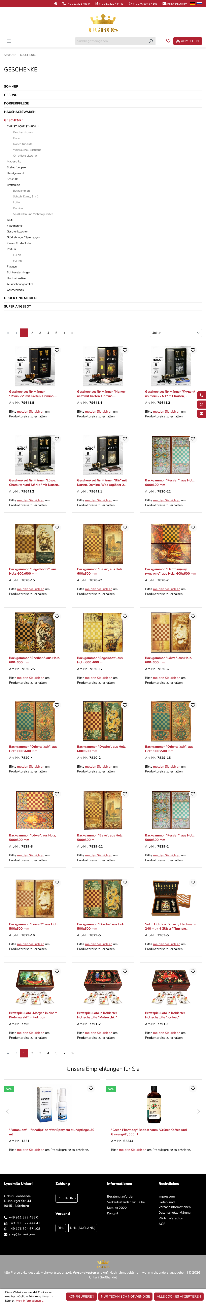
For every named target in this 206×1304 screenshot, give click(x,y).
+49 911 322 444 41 (111, 4)
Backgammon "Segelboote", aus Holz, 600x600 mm (33, 571)
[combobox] (110, 41)
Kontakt (112, 1213)
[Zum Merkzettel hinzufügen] (57, 350)
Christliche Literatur (25, 156)
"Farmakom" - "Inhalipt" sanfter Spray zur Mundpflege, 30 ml (51, 1132)
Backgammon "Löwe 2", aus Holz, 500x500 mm (34, 926)
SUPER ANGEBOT (17, 306)
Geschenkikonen (23, 132)
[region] (103, 1111)
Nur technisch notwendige (125, 1296)
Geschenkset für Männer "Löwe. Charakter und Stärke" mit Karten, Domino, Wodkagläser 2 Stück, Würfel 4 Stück (34, 482)
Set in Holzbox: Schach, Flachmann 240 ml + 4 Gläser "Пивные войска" (170, 926)
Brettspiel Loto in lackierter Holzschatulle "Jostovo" (165, 1015)
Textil (10, 220)
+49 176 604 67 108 (145, 4)
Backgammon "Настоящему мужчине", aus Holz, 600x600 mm (170, 571)
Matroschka (14, 161)
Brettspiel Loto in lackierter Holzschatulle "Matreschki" (97, 1015)
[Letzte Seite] (72, 332)
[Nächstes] (199, 1111)
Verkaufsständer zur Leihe (126, 1202)
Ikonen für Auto (23, 144)
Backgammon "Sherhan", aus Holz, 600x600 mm (34, 660)
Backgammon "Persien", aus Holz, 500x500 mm (170, 837)
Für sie (17, 255)
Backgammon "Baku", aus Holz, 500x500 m (100, 837)
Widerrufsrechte (171, 1218)
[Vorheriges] (7, 1111)
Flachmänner (15, 226)
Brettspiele (13, 185)
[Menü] (9, 41)
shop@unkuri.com (176, 4)
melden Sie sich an (30, 411)
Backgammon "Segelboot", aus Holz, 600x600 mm (100, 660)
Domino (18, 208)
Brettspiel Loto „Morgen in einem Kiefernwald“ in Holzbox (33, 1015)
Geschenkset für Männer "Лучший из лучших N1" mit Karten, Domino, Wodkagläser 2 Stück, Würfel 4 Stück (170, 393)
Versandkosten (84, 1272)
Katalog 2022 (117, 1208)
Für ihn (17, 261)
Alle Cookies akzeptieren (179, 1296)
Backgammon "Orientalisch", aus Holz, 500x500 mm (169, 748)
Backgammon (21, 191)
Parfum (11, 249)
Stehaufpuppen (16, 167)
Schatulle (12, 179)
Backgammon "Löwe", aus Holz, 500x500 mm (32, 837)
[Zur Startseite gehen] (103, 22)
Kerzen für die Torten (19, 243)
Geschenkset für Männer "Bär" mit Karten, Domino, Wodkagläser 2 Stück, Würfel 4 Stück (102, 482)
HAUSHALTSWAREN (20, 112)
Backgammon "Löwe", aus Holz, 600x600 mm (168, 660)
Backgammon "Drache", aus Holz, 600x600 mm (101, 748)
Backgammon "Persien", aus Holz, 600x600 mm (170, 482)
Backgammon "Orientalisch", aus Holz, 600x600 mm (33, 748)
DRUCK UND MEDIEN (20, 298)
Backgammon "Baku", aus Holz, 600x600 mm (100, 571)
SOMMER (11, 86)
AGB (162, 1224)
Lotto (16, 202)
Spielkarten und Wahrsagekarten (33, 214)
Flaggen (12, 266)
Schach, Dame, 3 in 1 (25, 196)
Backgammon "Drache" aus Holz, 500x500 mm (101, 926)
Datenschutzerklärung (175, 1212)
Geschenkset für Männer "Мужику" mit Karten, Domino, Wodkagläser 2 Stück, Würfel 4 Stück (32, 393)
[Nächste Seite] (64, 332)
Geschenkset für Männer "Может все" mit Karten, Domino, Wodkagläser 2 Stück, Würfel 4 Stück (101, 393)
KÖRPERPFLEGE (16, 103)
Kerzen (17, 138)
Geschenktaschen (17, 231)
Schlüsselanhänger (18, 272)
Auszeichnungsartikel (20, 284)
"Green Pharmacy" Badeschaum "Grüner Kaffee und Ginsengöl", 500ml (149, 1132)
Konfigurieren (81, 1296)
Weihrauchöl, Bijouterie (27, 150)
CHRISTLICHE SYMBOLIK (23, 126)
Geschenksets (15, 290)
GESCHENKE (14, 120)
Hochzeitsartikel (16, 278)
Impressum (167, 1196)
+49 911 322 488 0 (78, 4)
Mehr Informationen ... (29, 1301)
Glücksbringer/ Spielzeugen (23, 237)
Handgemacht (15, 173)
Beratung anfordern (121, 1196)
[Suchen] (151, 41)
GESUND (11, 95)
